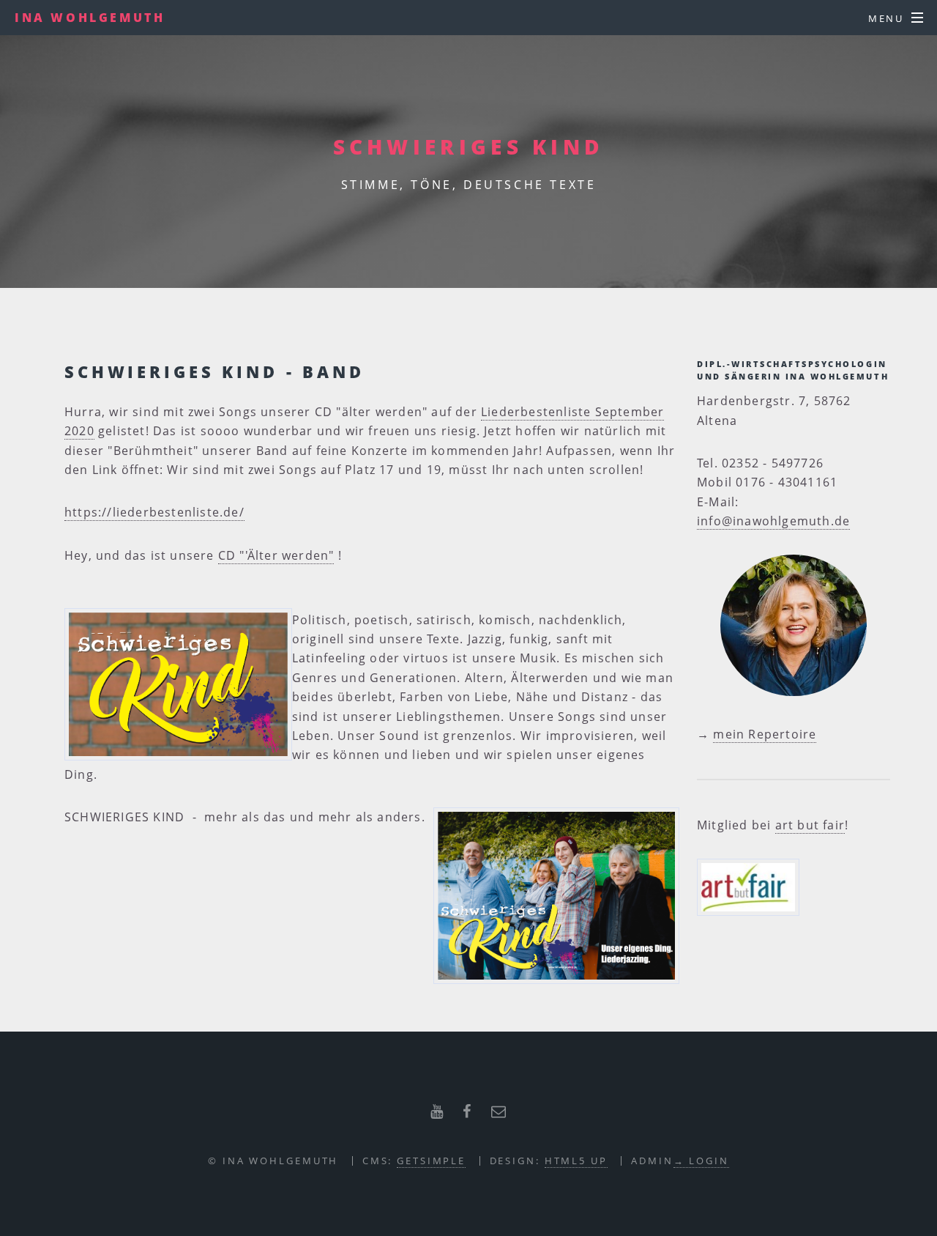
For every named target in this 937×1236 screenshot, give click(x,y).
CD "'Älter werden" (276, 555)
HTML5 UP (576, 1160)
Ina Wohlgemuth (90, 18)
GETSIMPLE (431, 1160)
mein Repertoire (764, 734)
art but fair (810, 825)
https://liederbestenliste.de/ (154, 512)
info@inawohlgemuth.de (773, 521)
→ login (701, 1160)
